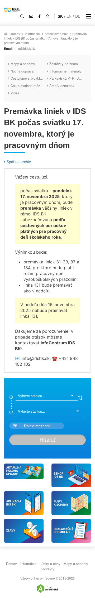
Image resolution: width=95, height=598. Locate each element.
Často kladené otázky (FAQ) (29, 85)
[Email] (31, 16)
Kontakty (47, 568)
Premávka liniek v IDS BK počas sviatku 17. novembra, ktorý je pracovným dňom (45, 38)
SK (60, 16)
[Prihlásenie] (47, 16)
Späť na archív (19, 161)
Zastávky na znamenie (66, 63)
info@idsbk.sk (25, 48)
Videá (15, 92)
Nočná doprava (22, 71)
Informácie (32, 33)
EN (69, 16)
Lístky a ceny (50, 563)
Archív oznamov (56, 33)
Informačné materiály (65, 71)
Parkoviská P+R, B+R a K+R (67, 78)
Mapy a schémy (23, 63)
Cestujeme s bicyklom (28, 78)
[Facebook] (39, 16)
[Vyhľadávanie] (22, 16)
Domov (15, 33)
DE (77, 16)
